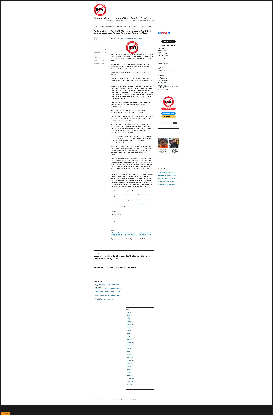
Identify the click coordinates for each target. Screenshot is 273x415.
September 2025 (130, 329)
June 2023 (129, 369)
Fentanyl (103, 48)
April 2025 (129, 336)
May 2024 (129, 353)
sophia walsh (101, 63)
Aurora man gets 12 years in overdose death (104, 299)
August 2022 (129, 384)
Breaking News (97, 48)
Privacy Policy (120, 399)
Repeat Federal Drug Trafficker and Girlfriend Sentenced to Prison (108, 288)
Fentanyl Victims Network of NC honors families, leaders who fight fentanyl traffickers (117, 234)
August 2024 (129, 348)
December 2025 (130, 324)
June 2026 (129, 315)
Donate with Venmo (168, 113)
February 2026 (130, 321)
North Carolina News (101, 51)
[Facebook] (159, 33)
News (135, 26)
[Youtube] (165, 33)
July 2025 (129, 332)
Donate (149, 26)
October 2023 (130, 363)
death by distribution (99, 60)
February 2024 (130, 357)
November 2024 (130, 344)
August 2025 (129, 330)
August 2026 (129, 312)
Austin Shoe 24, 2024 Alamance (164, 53)
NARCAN (104, 49)
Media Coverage (97, 49)
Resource (104, 52)
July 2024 (129, 350)
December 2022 (130, 378)
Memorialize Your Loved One (114, 26)
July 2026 (129, 314)
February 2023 (130, 375)
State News (96, 54)
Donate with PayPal (168, 116)
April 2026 (129, 318)
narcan (104, 61)
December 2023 (130, 360)
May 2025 (129, 335)
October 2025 (130, 327)
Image (95, 46)
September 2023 (130, 365)
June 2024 (129, 351)
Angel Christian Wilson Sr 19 (163, 62)
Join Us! (168, 108)
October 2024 (130, 345)
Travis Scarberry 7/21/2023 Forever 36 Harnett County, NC (163, 151)
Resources (127, 26)
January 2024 (130, 359)
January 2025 (130, 341)
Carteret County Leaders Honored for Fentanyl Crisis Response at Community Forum (131, 234)
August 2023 (129, 366)
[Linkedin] (168, 33)
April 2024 (129, 354)
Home (95, 26)
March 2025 (129, 338)
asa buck (96, 56)
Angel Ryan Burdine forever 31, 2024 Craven (167, 70)
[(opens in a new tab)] (134, 282)
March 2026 (129, 320)
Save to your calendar (163, 55)
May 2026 (129, 317)
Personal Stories (97, 52)
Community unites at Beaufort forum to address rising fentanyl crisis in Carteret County (145, 234)
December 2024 (130, 342)
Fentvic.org (139, 200)
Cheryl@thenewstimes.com (145, 204)
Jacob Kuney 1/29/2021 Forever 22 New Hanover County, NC (174, 151)
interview (100, 61)
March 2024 (129, 356)
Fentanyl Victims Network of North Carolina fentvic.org (123, 18)
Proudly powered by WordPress (131, 399)
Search (161, 121)
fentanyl (96, 61)
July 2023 (129, 368)
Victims (101, 26)
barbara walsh (97, 57)
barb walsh (101, 56)
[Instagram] (162, 33)
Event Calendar (168, 41)
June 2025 (129, 333)
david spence (100, 59)
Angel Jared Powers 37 (162, 78)
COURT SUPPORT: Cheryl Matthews (165, 84)
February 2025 (130, 339)
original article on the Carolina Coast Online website (129, 38)
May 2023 (129, 371)
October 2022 (130, 381)
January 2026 (130, 323)
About (142, 26)
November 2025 (130, 326)
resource (96, 63)
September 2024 (130, 347)
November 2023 (130, 362)
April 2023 (129, 372)
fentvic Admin (97, 42)
